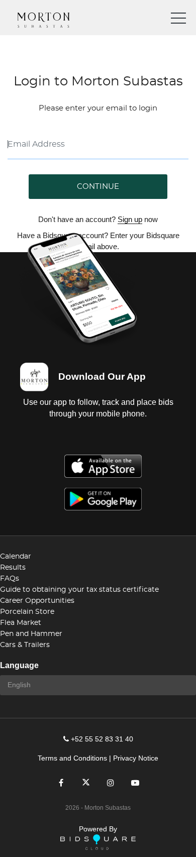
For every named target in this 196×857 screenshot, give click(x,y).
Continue (98, 186)
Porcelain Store (27, 611)
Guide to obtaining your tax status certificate (79, 589)
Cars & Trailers (25, 645)
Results (13, 567)
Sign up (130, 219)
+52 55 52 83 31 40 (102, 739)
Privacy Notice (135, 758)
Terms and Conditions (72, 758)
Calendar (15, 556)
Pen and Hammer (31, 633)
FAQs (9, 578)
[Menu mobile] (178, 20)
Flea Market (20, 622)
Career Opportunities (37, 600)
